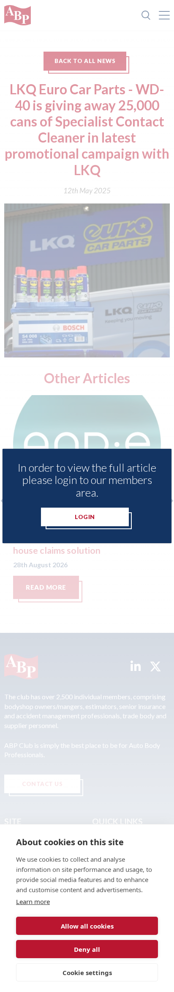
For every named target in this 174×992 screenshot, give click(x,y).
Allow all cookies (87, 926)
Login (85, 517)
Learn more (33, 901)
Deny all (87, 949)
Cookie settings (87, 972)
